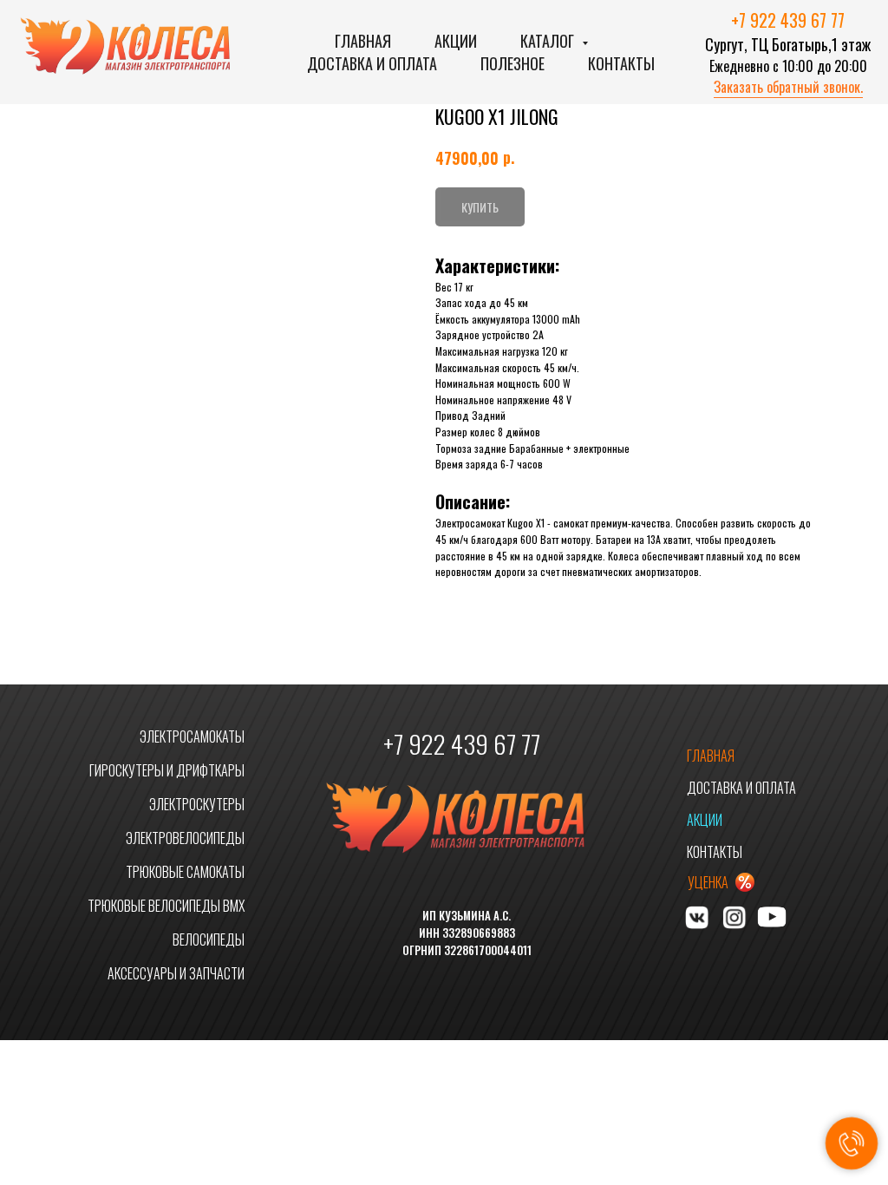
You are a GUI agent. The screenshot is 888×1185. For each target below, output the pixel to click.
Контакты (621, 63)
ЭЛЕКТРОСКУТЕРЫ (197, 804)
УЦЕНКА (708, 882)
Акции (455, 40)
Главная (363, 40)
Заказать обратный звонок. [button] (788, 86)
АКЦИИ (704, 819)
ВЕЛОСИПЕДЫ (209, 939)
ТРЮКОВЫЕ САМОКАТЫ (185, 871)
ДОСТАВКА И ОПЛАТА (741, 787)
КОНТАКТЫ (714, 851)
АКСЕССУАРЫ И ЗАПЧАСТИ (176, 973)
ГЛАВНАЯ (711, 755)
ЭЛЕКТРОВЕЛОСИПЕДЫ (185, 838)
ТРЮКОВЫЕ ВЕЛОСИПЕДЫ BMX (166, 905)
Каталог (549, 40)
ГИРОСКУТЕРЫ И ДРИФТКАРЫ (167, 770)
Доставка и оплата (372, 63)
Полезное (512, 63)
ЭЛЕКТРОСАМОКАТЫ (192, 736)
